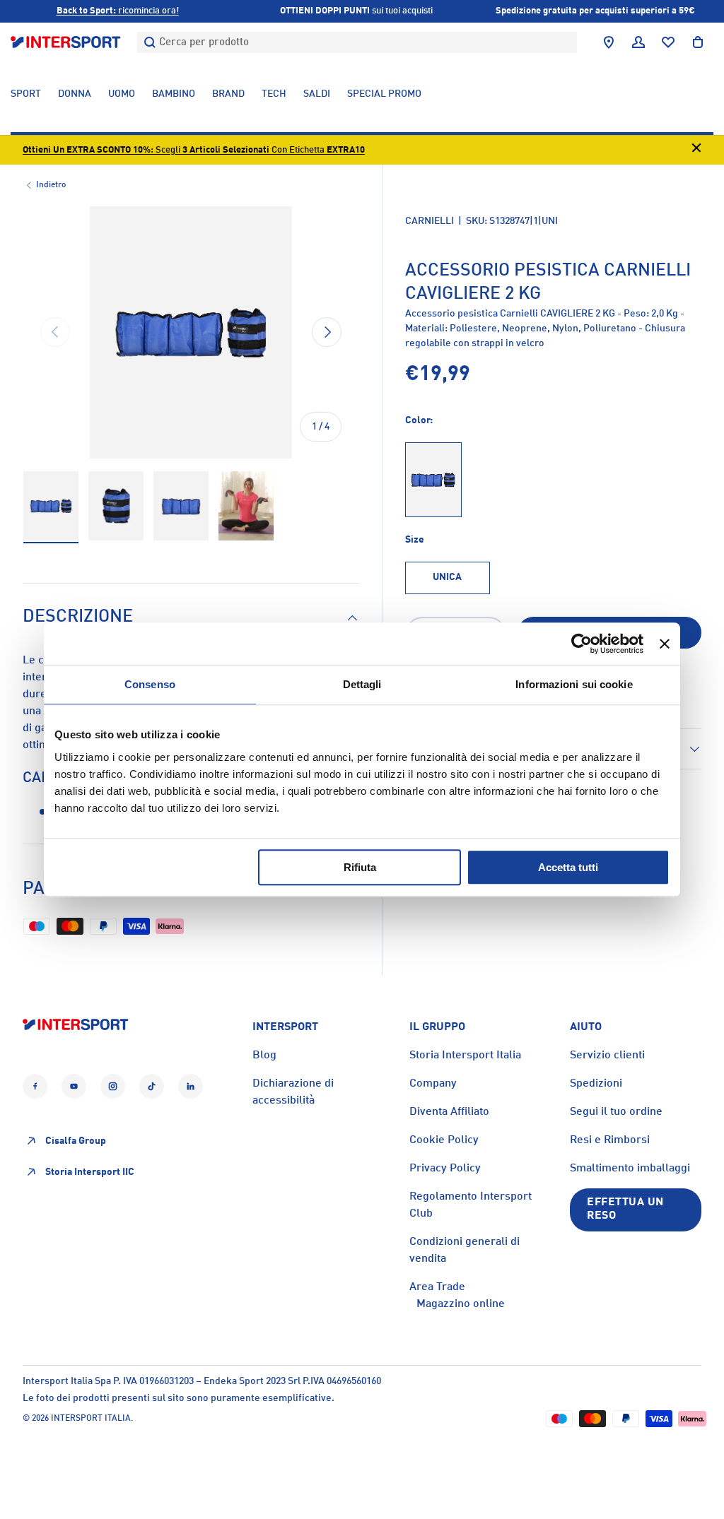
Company (433, 1083)
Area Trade (437, 1287)
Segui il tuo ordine (616, 1112)
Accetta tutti (568, 867)
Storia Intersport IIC (89, 1172)
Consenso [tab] (149, 684)
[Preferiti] (668, 42)
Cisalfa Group (75, 1141)
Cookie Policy (444, 1140)
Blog (264, 1055)
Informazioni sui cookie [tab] (573, 684)
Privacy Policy (445, 1168)
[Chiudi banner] (665, 644)
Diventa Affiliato (449, 1112)
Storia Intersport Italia (465, 1055)
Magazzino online (460, 1304)
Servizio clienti (607, 1055)
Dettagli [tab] (362, 684)
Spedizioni (596, 1083)
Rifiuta (360, 867)
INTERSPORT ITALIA (91, 1418)
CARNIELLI (429, 221)
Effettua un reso (625, 1209)
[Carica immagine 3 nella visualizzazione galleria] (181, 506)
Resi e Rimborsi (610, 1140)
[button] (697, 42)
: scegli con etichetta (194, 150)
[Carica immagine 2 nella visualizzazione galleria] (116, 506)
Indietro (51, 185)
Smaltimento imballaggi (630, 1168)
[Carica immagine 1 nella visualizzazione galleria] (51, 506)
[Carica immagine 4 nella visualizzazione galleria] (246, 506)
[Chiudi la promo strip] (696, 150)
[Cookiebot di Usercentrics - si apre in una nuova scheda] (581, 643)
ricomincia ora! (118, 11)
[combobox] (357, 42)
